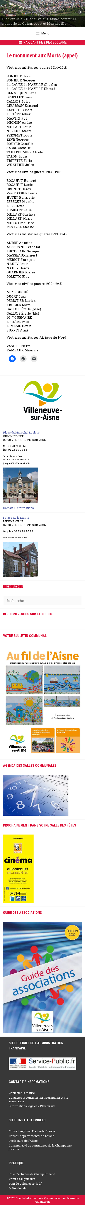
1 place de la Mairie (16, 518)
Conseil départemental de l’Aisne (31, 1136)
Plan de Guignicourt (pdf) (25, 1184)
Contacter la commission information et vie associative (38, 1099)
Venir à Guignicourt (22, 1179)
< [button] (5, 12)
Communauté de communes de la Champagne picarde (40, 1147)
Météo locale (18, 1188)
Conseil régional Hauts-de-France (32, 1131)
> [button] (79, 12)
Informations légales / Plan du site (32, 1106)
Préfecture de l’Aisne (23, 1141)
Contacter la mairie (22, 1093)
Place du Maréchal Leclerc (21, 432)
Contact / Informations (18, 508)
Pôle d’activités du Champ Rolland (32, 1174)
